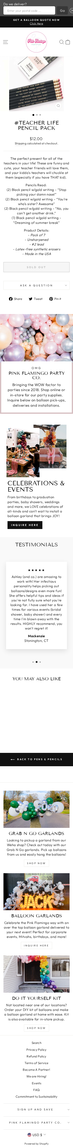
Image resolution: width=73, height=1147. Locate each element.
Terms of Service (36, 1063)
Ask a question (36, 285)
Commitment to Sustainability (37, 1096)
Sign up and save (35, 1109)
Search (36, 1043)
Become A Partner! (36, 1070)
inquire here (36, 945)
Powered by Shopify (36, 1143)
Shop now (36, 1028)
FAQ (36, 1090)
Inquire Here (25, 525)
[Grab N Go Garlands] (36, 809)
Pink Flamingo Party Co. (35, 1122)
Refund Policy (36, 1056)
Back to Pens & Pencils (39, 759)
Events (36, 1083)
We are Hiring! (36, 1076)
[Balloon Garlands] (36, 891)
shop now (36, 863)
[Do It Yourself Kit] (36, 974)
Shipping (20, 143)
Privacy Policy (36, 1050)
